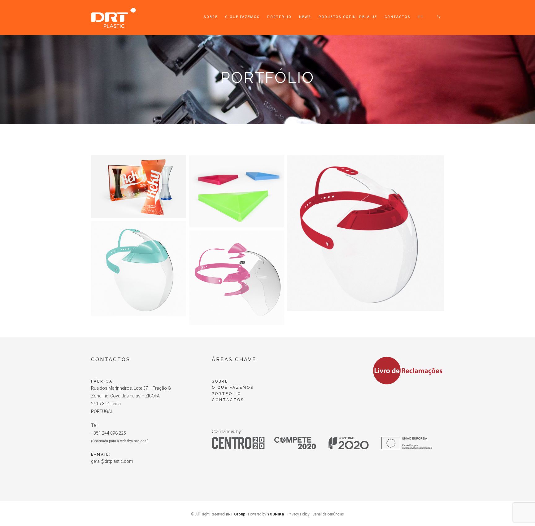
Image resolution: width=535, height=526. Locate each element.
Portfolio (226, 394)
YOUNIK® (276, 514)
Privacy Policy (298, 514)
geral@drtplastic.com (112, 461)
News (305, 17)
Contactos (398, 17)
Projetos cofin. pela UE (348, 17)
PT (421, 17)
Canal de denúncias (328, 514)
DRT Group (235, 514)
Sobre (211, 17)
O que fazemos (242, 17)
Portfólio (279, 17)
